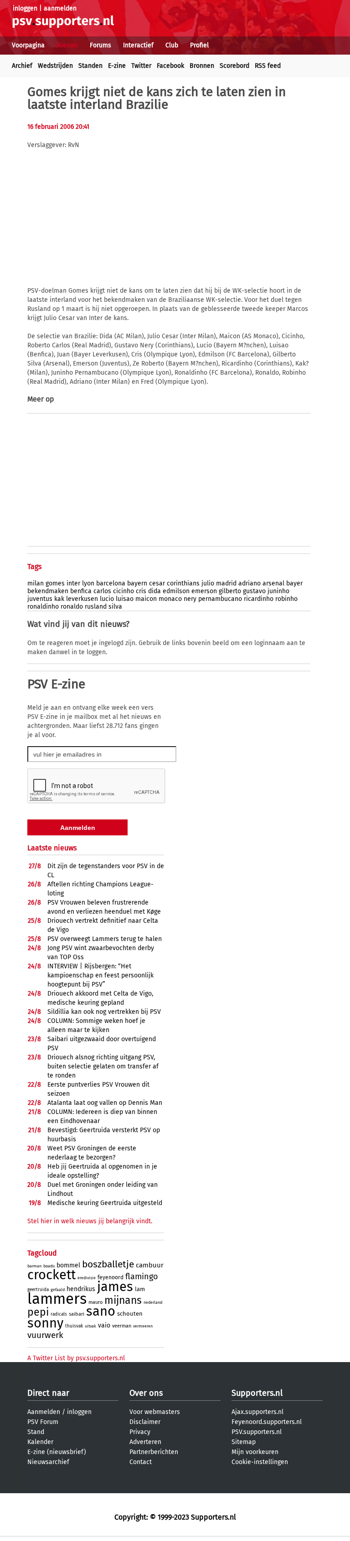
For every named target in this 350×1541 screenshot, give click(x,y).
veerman (121, 1326)
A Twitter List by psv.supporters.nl (76, 1358)
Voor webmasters (154, 1412)
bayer (294, 583)
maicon (146, 599)
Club (171, 45)
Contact (140, 1462)
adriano (249, 583)
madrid (226, 583)
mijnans (123, 1300)
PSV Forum (42, 1422)
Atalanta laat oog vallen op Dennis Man (104, 1103)
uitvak (90, 1326)
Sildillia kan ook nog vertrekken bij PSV (104, 1012)
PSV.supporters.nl (257, 1432)
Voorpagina (28, 45)
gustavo (254, 591)
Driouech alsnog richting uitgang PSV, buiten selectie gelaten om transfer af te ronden (103, 1066)
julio (207, 583)
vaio (104, 1325)
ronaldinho (43, 606)
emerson (204, 591)
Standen (90, 66)
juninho (278, 591)
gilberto (230, 591)
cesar (157, 583)
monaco (170, 599)
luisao (125, 599)
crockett (51, 1275)
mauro (95, 1302)
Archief (22, 66)
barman (34, 1266)
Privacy (139, 1432)
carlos (102, 591)
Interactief (138, 45)
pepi (38, 1312)
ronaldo (72, 606)
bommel (68, 1265)
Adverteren (145, 1442)
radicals (59, 1314)
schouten (130, 1313)
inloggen (25, 8)
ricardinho (258, 599)
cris (141, 591)
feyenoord (111, 1277)
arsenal (273, 583)
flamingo (141, 1276)
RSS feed (268, 66)
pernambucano (220, 599)
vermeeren (143, 1326)
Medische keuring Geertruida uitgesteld (104, 1203)
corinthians (183, 583)
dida (154, 591)
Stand (35, 1432)
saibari (76, 1314)
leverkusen (82, 599)
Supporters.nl (257, 1393)
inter (73, 583)
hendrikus (81, 1289)
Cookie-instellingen (260, 1462)
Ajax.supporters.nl (257, 1412)
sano (100, 1311)
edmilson (176, 591)
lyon (88, 583)
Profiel (199, 45)
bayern (137, 583)
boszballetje (108, 1264)
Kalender (40, 1442)
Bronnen (202, 66)
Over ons (146, 1393)
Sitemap (244, 1442)
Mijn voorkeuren (255, 1452)
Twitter (141, 66)
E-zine (117, 66)
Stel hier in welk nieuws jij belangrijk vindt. (89, 1221)
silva (115, 606)
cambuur (150, 1265)
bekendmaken (47, 591)
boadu (49, 1266)
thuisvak (74, 1326)
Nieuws (67, 45)
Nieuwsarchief (48, 1462)
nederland (153, 1302)
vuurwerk (45, 1335)
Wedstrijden (55, 66)
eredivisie (86, 1278)
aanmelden (60, 8)
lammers (57, 1299)
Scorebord (234, 66)
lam (140, 1289)
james (115, 1287)
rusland (96, 606)
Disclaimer (144, 1422)
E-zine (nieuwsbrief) (56, 1452)
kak (59, 599)
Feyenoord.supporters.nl (267, 1422)
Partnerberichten (153, 1452)
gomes (55, 583)
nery (190, 599)
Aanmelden (43, 1412)
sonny (45, 1323)
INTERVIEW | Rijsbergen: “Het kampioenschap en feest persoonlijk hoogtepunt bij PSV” (100, 975)
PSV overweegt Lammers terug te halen (104, 939)
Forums (100, 45)
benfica (81, 591)
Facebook (170, 66)
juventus (39, 599)
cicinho (123, 591)
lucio (107, 599)
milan (35, 583)
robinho (286, 599)
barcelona (110, 583)
